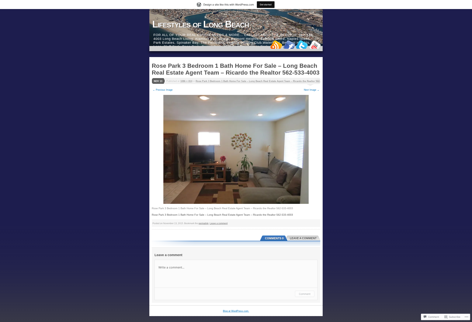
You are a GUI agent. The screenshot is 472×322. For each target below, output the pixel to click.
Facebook (289, 44)
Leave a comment (219, 223)
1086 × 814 (186, 81)
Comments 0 (274, 238)
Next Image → (311, 89)
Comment (304, 293)
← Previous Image (163, 89)
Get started (266, 4)
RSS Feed (276, 44)
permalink (204, 223)
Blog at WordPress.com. (236, 311)
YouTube (315, 44)
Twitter (302, 44)
